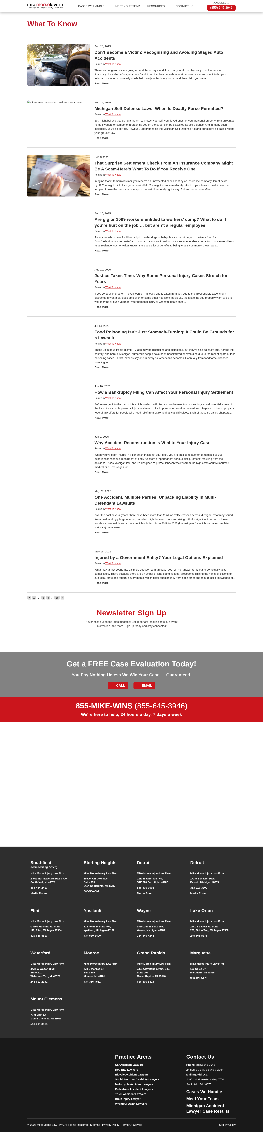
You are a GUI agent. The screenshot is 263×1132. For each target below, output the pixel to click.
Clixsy (232, 1124)
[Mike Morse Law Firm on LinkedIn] (46, 1060)
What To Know (113, 64)
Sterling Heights (100, 862)
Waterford (40, 953)
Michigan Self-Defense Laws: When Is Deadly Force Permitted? (159, 108)
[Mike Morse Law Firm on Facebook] (29, 1060)
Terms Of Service (131, 1124)
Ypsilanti (92, 910)
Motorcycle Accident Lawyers (134, 1084)
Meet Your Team (127, 6)
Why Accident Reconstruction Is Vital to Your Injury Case (152, 442)
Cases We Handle (91, 6)
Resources (156, 6)
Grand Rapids (151, 953)
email (147, 685)
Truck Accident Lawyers (130, 1094)
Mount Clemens (46, 999)
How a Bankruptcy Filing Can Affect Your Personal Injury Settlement (164, 392)
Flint (34, 910)
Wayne (144, 910)
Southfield (43, 864)
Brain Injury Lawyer (127, 1098)
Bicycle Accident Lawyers (132, 1074)
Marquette (200, 953)
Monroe (91, 953)
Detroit (144, 862)
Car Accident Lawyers (129, 1064)
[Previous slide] (24, 798)
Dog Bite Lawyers (126, 1069)
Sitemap (95, 1124)
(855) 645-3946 (221, 7)
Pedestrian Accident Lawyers (134, 1089)
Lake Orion (201, 910)
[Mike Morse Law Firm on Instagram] (52, 1060)
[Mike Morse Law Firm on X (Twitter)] (58, 1060)
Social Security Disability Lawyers (137, 1079)
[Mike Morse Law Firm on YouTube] (35, 1060)
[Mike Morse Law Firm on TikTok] (40, 1060)
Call (120, 685)
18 (57, 597)
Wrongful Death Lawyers (131, 1103)
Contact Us (184, 6)
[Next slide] (237, 798)
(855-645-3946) (132, 706)
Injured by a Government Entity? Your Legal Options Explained (159, 557)
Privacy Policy (110, 1124)
